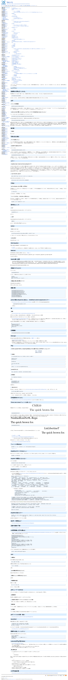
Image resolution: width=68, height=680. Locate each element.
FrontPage (4, 17)
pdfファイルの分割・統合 (16, 77)
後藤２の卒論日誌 (5, 97)
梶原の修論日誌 (5, 48)
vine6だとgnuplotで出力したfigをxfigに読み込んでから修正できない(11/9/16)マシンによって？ (29, 48)
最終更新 (28, 5)
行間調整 (13, 45)
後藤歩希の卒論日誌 (6, 19)
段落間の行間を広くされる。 (17, 8)
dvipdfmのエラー (15, 60)
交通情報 (4, 10)
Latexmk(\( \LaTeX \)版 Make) (17, 80)
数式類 (13, 13)
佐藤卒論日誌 (5, 134)
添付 (15, 5)
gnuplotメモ (4, 92)
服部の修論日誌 (5, 60)
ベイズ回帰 (4, 119)
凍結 (8, 5)
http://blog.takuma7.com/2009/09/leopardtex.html (20, 628)
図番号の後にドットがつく (16, 79)
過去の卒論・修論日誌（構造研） (6, 61)
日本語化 (15, 52)
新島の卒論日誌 (5, 18)
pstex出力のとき (16, 51)
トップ (3, 5)
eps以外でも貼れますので (18, 18)
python (4, 109)
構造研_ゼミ (4, 37)
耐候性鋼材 (4, 114)
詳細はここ (29, 252)
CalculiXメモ (5, 99)
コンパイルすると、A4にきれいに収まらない (21, 26)
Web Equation (14, 34)
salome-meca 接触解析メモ (6, 81)
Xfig (12, 47)
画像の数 (13, 40)
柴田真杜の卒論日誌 (6, 138)
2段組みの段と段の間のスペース (19, 39)
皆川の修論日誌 (5, 73)
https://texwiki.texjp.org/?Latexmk (17, 643)
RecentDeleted (5, 78)
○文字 (15, 29)
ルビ (14, 28)
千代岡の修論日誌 (5, 32)
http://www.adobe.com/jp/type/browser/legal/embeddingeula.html (23, 436)
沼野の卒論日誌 (5, 72)
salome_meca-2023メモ (6, 122)
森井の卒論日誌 (5, 82)
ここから (13, 247)
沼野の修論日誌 (5, 29)
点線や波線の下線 (15, 63)
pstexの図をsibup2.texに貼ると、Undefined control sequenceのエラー (24, 41)
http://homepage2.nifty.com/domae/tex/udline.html (20, 527)
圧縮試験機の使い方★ (6, 151)
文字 (13, 9)
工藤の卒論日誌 (5, 128)
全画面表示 (16, 72)
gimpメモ (4, 55)
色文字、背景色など (15, 62)
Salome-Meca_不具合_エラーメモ (6, 103)
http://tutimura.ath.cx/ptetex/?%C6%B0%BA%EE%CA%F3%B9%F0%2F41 (31, 473)
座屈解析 (4, 76)
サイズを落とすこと (17, 17)
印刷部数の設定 (16, 69)
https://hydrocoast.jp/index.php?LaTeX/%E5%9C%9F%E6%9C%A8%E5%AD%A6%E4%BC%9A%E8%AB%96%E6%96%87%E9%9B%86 (35, 673)
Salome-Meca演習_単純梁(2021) (6, 89)
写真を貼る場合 (14, 16)
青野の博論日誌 (5, 16)
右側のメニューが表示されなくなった (20, 68)
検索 (25, 5)
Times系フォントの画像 (16, 435)
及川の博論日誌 (5, 154)
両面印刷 (15, 74)
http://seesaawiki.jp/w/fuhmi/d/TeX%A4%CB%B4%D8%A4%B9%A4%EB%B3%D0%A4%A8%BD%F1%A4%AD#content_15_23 (33, 532)
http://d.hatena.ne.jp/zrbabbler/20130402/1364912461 (21, 441)
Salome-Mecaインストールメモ (6, 105)
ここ (17, 240)
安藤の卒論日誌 (5, 139)
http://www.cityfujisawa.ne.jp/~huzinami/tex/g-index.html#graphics (23, 523)
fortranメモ (4, 107)
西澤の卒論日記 (5, 46)
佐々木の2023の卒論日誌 (6, 126)
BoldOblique (21, 501)
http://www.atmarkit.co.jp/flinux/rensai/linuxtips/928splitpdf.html (22, 616)
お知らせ (4, 18)
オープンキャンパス (6, 28)
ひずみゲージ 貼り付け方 (6, 148)
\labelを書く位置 (15, 36)
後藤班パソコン (34, 338)
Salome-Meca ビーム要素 (6, 53)
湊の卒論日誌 (5, 49)
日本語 (13, 248)
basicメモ (4, 108)
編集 (6, 5)
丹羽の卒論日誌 (5, 23)
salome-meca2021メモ (6, 71)
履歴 (12, 5)
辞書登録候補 (5, 112)
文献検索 (4, 87)
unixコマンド (5, 141)
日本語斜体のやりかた (16, 55)
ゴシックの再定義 (17, 11)
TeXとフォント (14, 448)
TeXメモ (10, 2)
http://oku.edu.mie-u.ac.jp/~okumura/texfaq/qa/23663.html (22, 399)
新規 (21, 5)
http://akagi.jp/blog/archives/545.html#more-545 (20, 318)
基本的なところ (14, 27)
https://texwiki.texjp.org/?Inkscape (17, 339)
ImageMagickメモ (5, 137)
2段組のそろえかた (15, 37)
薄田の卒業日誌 (5, 43)
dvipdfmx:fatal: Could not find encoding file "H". (22, 21)
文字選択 (15, 75)
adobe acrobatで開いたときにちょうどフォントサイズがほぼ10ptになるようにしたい (28, 12)
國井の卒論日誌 (5, 75)
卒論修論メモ (5, 65)
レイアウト (14, 7)
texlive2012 (16, 33)
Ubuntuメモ (4, 40)
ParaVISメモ (5, 94)
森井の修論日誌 (5, 13)
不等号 (15, 14)
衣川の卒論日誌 (5, 36)
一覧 (23, 5)
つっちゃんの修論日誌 (6, 117)
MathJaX (13, 35)
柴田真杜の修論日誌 (6, 91)
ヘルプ (32, 5)
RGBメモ (4, 124)
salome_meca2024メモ (6, 121)
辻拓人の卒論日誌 (5, 118)
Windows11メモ (5, 33)
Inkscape (13, 46)
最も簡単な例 (16, 81)
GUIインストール (17, 32)
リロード (17, 5)
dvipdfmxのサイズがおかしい (17, 58)
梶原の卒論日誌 (5, 129)
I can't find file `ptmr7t (17, 22)
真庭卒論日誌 (5, 68)
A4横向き (15, 66)
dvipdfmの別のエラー (15, 61)
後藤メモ (4, 84)
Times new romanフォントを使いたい (18, 56)
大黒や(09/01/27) (18, 53)
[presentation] (12, 133)
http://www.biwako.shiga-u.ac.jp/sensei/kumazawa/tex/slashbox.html (23, 313)
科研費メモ (4, 101)
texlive (13, 31)
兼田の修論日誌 (5, 90)
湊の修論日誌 (5, 9)
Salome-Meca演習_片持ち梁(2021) (6, 150)
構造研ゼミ (4, 111)
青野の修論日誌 (5, 65)
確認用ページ (5, 98)
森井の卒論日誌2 (5, 51)
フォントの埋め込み (15, 57)
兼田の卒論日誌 (5, 131)
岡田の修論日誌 (5, 69)
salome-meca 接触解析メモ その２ (6, 57)
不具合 (13, 23)
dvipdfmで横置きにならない (16, 59)
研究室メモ (4, 22)
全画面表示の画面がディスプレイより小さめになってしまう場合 (26, 73)
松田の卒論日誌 (5, 66)
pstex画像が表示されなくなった (19, 67)
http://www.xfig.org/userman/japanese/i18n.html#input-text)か (36, 389)
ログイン (34, 5)
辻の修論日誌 (5, 26)
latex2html (14, 78)
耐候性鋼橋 (4, 31)
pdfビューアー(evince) (16, 70)
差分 (10, 5)
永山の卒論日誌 (5, 144)
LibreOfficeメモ (5, 63)
